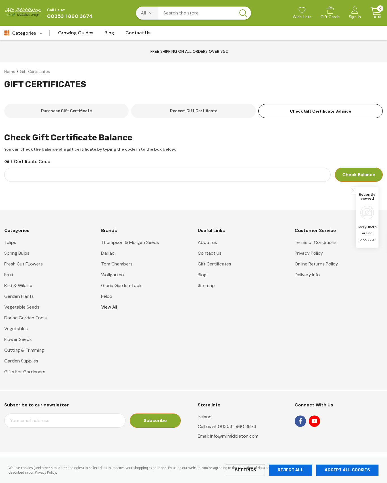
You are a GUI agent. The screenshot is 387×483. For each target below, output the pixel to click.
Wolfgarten (112, 275)
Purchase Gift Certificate (66, 111)
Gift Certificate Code (27, 161)
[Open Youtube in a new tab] (314, 421)
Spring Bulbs (16, 253)
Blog (202, 275)
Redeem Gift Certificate (193, 111)
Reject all (290, 470)
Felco (106, 296)
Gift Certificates (214, 264)
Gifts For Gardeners (24, 372)
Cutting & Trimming (24, 350)
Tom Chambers (117, 264)
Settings (245, 470)
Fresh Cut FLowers (23, 264)
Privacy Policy (45, 472)
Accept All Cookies (347, 470)
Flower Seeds (18, 339)
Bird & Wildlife (18, 285)
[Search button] (243, 13)
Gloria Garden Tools (122, 285)
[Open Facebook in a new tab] (300, 421)
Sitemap (206, 285)
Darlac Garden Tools (25, 318)
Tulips (10, 242)
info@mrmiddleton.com (234, 436)
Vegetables (16, 329)
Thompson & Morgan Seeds (130, 242)
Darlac (107, 253)
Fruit (9, 275)
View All (109, 307)
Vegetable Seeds (21, 307)
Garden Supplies (21, 361)
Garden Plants (19, 296)
